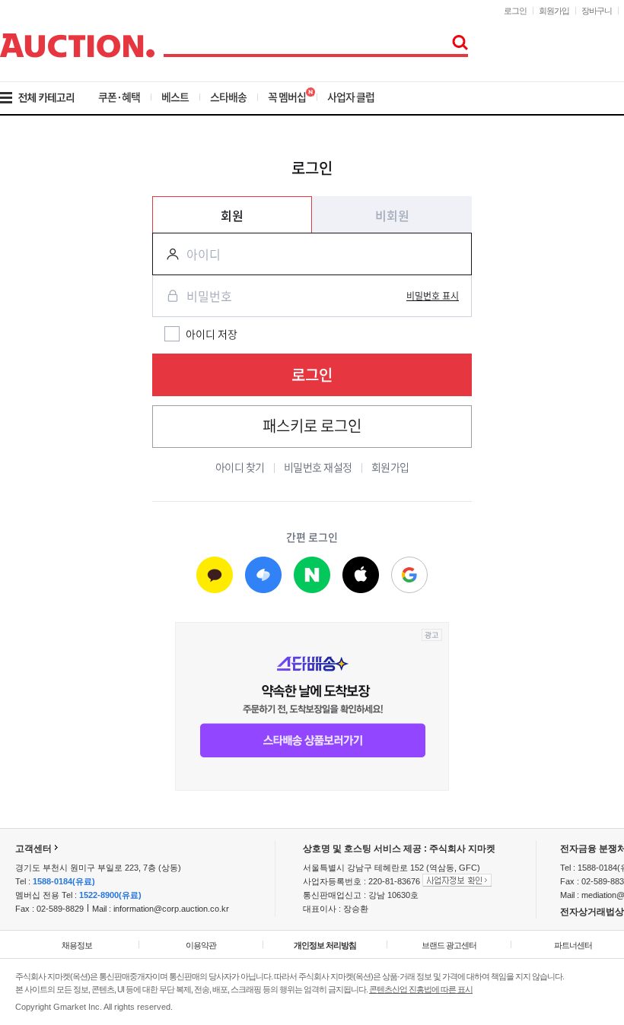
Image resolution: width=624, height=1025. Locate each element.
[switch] (432, 295)
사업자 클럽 (350, 96)
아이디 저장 (211, 333)
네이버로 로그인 (312, 576)
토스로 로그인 (263, 576)
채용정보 (77, 945)
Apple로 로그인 (360, 576)
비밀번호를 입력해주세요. (166, 295)
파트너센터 (573, 945)
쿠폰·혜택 (119, 96)
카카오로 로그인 (214, 576)
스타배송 (228, 96)
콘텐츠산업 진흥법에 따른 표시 (421, 989)
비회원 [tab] (392, 215)
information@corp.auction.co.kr (171, 908)
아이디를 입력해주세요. (166, 254)
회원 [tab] (232, 215)
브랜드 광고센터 (449, 945)
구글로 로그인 (409, 576)
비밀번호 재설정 (318, 466)
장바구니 (596, 10)
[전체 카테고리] (47, 98)
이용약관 (201, 945)
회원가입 (554, 10)
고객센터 (33, 848)
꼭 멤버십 (287, 96)
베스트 (175, 96)
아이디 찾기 (240, 466)
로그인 (515, 10)
